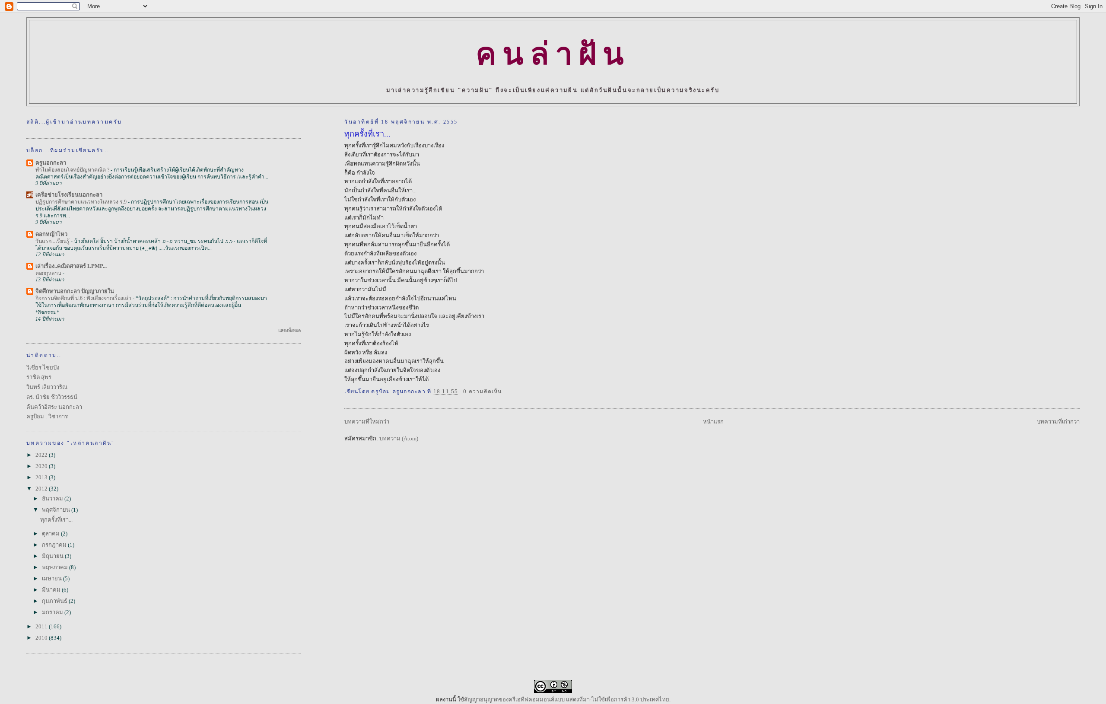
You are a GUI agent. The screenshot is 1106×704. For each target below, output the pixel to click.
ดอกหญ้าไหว (51, 234)
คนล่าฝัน (553, 54)
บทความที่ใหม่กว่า (366, 421)
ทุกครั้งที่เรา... (367, 134)
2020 (42, 466)
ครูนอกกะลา (50, 162)
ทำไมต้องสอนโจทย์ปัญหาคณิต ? (73, 170)
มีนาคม (52, 589)
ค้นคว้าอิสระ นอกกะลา (54, 407)
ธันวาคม (53, 498)
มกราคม (53, 612)
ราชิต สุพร (38, 377)
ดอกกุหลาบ (49, 273)
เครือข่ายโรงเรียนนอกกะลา (68, 194)
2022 (42, 455)
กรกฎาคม (55, 545)
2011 (42, 626)
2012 (42, 488)
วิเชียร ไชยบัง (42, 367)
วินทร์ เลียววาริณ (46, 387)
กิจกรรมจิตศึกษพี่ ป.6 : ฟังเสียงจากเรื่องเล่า (84, 298)
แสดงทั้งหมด (289, 330)
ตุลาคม (51, 533)
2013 (42, 477)
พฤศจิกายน (56, 509)
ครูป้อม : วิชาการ (47, 416)
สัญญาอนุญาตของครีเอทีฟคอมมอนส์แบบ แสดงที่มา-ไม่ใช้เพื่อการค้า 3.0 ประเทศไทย (566, 699)
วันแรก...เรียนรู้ (53, 241)
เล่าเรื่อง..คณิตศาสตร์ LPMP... (71, 266)
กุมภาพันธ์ (55, 601)
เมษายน (52, 578)
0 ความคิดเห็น (482, 392)
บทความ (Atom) (398, 438)
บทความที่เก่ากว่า (1058, 421)
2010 (42, 637)
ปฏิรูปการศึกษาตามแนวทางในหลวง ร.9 (81, 202)
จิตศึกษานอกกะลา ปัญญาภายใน (74, 291)
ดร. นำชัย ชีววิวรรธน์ (51, 397)
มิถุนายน (53, 556)
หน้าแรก (713, 421)
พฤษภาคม (55, 567)
